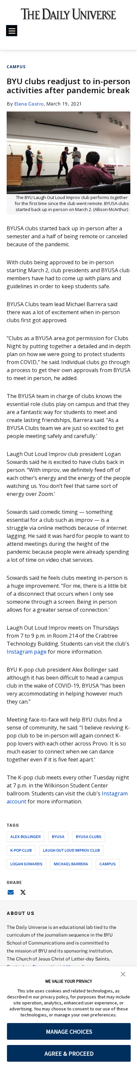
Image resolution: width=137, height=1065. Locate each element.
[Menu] (11, 30)
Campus (16, 67)
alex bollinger (25, 836)
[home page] (68, 16)
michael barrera (71, 864)
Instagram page (27, 651)
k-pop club (21, 850)
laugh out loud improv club (71, 850)
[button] (123, 973)
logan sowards (26, 864)
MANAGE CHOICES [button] (69, 1031)
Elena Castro (29, 103)
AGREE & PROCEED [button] (69, 1053)
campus (107, 864)
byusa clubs (88, 836)
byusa (58, 836)
